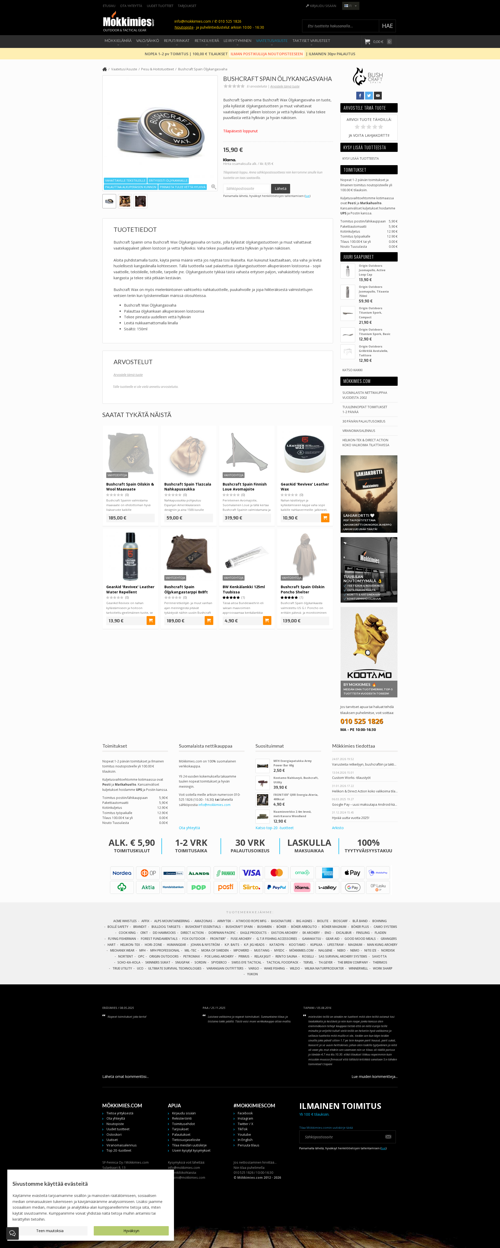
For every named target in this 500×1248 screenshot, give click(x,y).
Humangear (176, 944)
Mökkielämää (118, 40)
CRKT (144, 932)
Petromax (191, 956)
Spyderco (219, 962)
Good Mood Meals (360, 938)
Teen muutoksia (50, 1230)
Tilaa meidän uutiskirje (189, 1145)
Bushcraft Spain (239, 926)
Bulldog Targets (166, 926)
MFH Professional (165, 950)
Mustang (262, 950)
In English (245, 1140)
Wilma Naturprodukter (324, 968)
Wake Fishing (274, 968)
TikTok (242, 1129)
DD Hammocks (164, 932)
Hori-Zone (153, 944)
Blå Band (360, 921)
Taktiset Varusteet (311, 40)
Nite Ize (370, 950)
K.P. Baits (232, 944)
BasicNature (281, 921)
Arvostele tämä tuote (284, 86)
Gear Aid (333, 938)
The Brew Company (353, 962)
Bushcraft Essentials (203, 926)
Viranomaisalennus (358, 431)
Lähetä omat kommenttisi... (125, 1076)
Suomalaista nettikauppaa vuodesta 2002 (364, 395)
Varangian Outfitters (225, 968)
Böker (281, 926)
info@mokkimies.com (214, 805)
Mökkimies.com (301, 950)
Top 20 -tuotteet (119, 1150)
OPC (141, 956)
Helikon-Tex (130, 944)
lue (307, 196)
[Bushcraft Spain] (367, 84)
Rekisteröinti (182, 1118)
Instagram (245, 1118)
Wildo (295, 968)
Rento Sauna (286, 956)
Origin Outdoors (164, 956)
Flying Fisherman (122, 938)
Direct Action (192, 932)
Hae (387, 26)
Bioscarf (340, 921)
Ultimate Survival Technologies (175, 968)
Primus (244, 956)
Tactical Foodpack (282, 962)
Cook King (127, 932)
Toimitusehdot (183, 1124)
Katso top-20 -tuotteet (274, 827)
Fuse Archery (241, 938)
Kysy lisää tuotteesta (360, 158)
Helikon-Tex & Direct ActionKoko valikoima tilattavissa (365, 442)
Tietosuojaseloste (186, 1140)
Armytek (224, 921)
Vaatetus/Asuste (272, 40)
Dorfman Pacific (222, 932)
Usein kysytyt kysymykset (191, 1150)
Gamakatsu (311, 938)
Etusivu (109, 6)
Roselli (308, 956)
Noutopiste (183, 27)
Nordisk (388, 950)
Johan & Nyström (205, 944)
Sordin (200, 962)
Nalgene (325, 950)
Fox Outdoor (193, 938)
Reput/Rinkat (177, 40)
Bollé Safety (118, 926)
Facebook (245, 1113)
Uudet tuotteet (160, 6)
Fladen (380, 932)
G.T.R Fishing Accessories (277, 938)
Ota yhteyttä (131, 6)
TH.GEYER (325, 962)
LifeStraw (335, 944)
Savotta (379, 956)
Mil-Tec (190, 950)
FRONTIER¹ (218, 938)
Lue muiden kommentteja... (375, 1076)
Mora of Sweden (215, 950)
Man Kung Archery (382, 944)
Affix (145, 921)
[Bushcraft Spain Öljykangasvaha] (160, 133)
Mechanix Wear (122, 950)
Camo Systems (385, 926)
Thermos (380, 962)
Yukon (252, 974)
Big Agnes (304, 921)
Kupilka (316, 944)
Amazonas (203, 921)
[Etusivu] (104, 69)
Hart (112, 944)
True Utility (122, 968)
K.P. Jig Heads (254, 944)
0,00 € (381, 41)
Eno (328, 932)
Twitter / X (245, 1124)
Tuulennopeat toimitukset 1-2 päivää (364, 409)
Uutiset (112, 1140)
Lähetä (280, 188)
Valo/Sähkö (147, 40)
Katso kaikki (352, 370)
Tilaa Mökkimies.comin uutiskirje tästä (326, 1127)
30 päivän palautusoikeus (363, 421)
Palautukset (181, 1134)
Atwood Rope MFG (251, 921)
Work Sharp (382, 968)
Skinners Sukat (157, 962)
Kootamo (297, 944)
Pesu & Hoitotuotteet (157, 69)
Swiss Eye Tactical (246, 962)
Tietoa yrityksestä (120, 1113)
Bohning (379, 921)
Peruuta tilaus (248, 1145)
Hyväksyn (131, 1230)
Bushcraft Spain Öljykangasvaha (202, 69)
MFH (142, 950)
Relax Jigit (262, 956)
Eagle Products (253, 932)
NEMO (354, 950)
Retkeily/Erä (207, 40)
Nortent (125, 956)
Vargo (253, 968)
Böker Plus (360, 926)
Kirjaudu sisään (323, 6)
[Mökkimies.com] (128, 21)
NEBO (341, 950)
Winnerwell (358, 968)
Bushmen (264, 926)
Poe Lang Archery (219, 956)
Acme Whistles (125, 921)
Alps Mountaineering (172, 921)
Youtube (244, 1134)
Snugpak (182, 962)
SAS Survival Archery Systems (343, 956)
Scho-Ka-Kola (128, 962)
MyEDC (279, 950)
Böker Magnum (334, 926)
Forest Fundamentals (159, 938)
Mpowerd (241, 950)
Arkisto (338, 827)
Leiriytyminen (237, 40)
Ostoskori (114, 1134)
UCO (140, 968)
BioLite (322, 921)
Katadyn (277, 944)
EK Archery (311, 932)
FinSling (363, 932)
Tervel (308, 962)
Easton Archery (284, 932)
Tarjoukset (187, 6)
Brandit (140, 926)
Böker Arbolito (304, 926)
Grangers (389, 938)
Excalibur (344, 932)
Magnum (355, 944)
